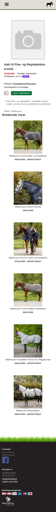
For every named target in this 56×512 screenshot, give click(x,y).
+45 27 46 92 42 (8, 475)
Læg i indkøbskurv (21, 93)
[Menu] (7, 4)
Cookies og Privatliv (10, 481)
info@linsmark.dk (9, 473)
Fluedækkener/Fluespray (24, 84)
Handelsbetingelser (9, 479)
